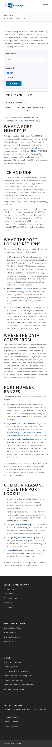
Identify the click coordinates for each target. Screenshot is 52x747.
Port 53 (38, 212)
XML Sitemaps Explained (14, 689)
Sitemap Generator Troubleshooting (19, 684)
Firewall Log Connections (14, 680)
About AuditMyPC (11, 717)
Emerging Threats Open (14, 353)
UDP (11, 77)
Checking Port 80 (11, 666)
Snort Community (29, 362)
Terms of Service (11, 721)
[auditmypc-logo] (21, 5)
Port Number (11, 53)
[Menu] (44, 5)
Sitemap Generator (12, 637)
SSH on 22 (28, 410)
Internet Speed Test (12, 628)
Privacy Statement (11, 726)
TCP (11, 73)
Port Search (10, 15)
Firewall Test (9, 589)
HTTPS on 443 (17, 410)
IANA (14, 350)
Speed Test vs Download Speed (17, 675)
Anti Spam (8, 607)
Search (14, 84)
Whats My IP (9, 602)
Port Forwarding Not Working (16, 671)
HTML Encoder (10, 641)
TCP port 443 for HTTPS (32, 151)
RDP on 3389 (37, 432)
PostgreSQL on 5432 (22, 432)
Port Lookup (9, 593)
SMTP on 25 (38, 410)
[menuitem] (44, 5)
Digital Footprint (10, 598)
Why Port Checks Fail (12, 662)
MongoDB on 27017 (15, 435)
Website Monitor (11, 632)
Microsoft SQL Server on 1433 (27, 429)
